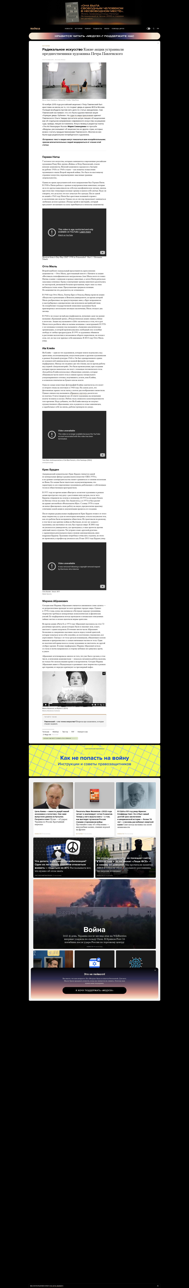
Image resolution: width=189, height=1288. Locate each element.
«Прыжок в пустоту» (78, 393)
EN (158, 28)
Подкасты (97, 28)
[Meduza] (35, 28)
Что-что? (55, 735)
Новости (68, 28)
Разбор (88, 28)
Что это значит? (56, 1286)
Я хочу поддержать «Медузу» (94, 990)
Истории (78, 28)
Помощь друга (118, 28)
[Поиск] (153, 28)
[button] (74, 80)
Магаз (106, 28)
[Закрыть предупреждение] (157, 1286)
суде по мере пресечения (81, 115)
